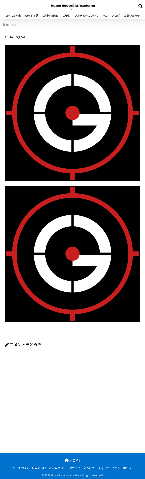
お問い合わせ (132, 15)
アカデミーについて (86, 15)
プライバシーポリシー (120, 468)
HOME (75, 460)
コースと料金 (13, 15)
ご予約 (66, 15)
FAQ (105, 15)
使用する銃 (31, 15)
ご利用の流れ (50, 15)
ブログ (116, 15)
